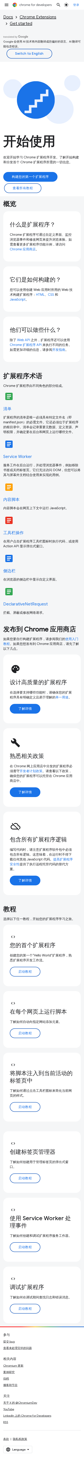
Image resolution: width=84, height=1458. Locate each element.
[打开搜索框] (58, 4)
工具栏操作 (13, 532)
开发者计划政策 (31, 771)
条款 (6, 1439)
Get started (21, 23)
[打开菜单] (6, 5)
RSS (5, 1422)
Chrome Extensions (38, 17)
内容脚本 (11, 499)
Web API (23, 340)
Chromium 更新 (13, 1365)
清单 (7, 408)
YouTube (8, 1409)
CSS (51, 295)
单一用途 (62, 697)
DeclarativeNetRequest (25, 604)
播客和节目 (10, 1385)
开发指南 (58, 350)
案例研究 (9, 1372)
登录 (76, 5)
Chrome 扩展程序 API (26, 345)
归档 (6, 1378)
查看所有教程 (23, 188)
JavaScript (17, 300)
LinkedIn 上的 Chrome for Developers (27, 1415)
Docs (8, 17)
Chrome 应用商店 (23, 249)
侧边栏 (9, 570)
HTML (40, 295)
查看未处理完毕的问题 (17, 1348)
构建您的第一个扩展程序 (30, 177)
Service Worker (17, 456)
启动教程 (25, 972)
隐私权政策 (20, 1439)
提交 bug (9, 1341)
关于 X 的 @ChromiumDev (20, 1403)
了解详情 (25, 709)
